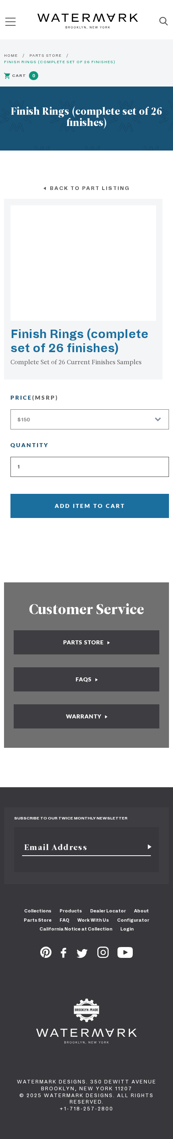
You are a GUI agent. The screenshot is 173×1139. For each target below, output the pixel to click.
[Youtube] (125, 955)
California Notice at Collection (75, 929)
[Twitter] (82, 955)
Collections (37, 911)
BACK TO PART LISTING (89, 188)
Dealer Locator (108, 911)
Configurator (133, 920)
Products (71, 911)
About (141, 911)
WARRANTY (84, 716)
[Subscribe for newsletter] (146, 847)
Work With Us (93, 920)
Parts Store (37, 920)
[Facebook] (63, 955)
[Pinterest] (45, 955)
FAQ (64, 920)
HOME (11, 55)
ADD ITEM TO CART (90, 506)
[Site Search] (163, 22)
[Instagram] (103, 955)
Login (127, 929)
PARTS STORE (45, 55)
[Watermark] (87, 21)
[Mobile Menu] (10, 21)
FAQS (84, 679)
